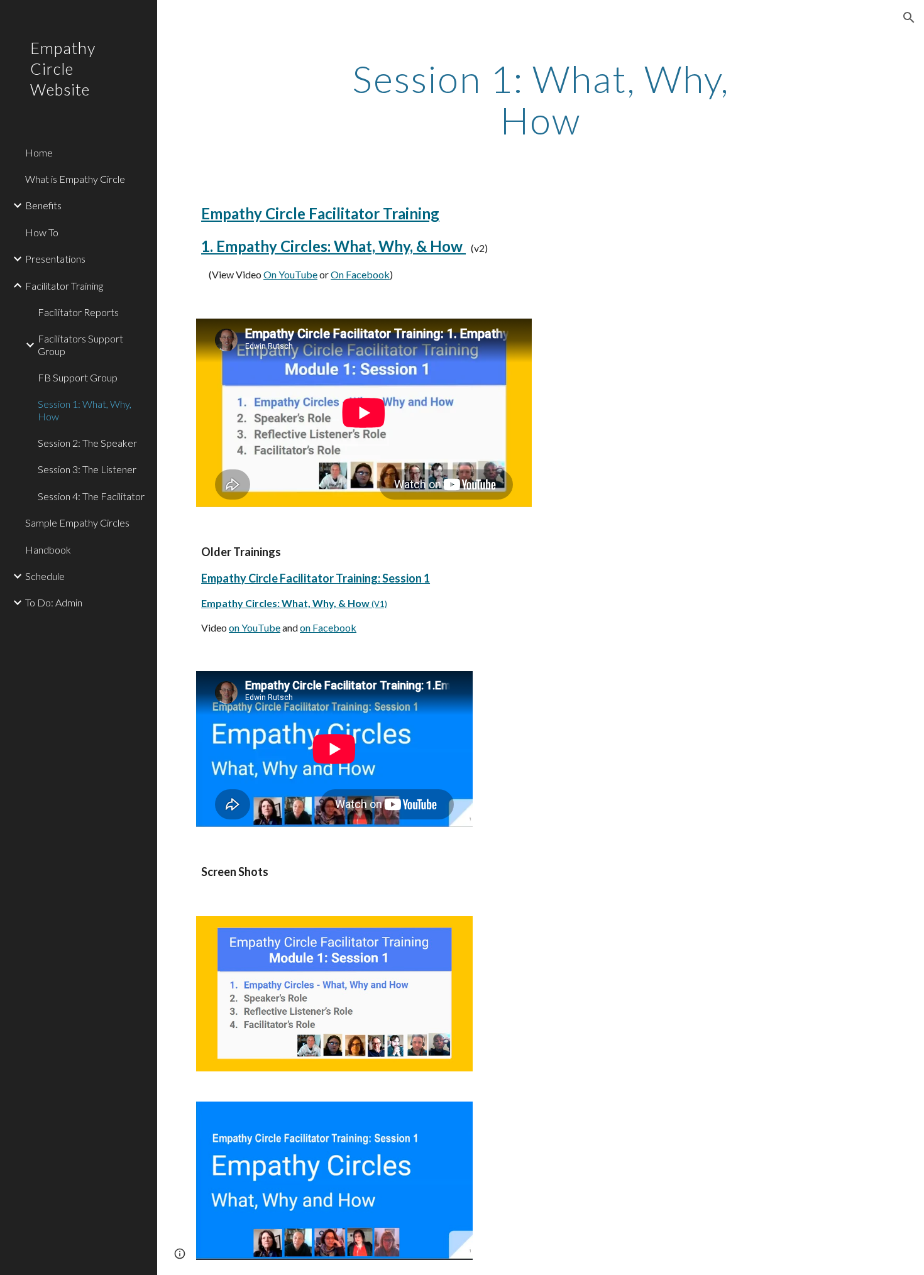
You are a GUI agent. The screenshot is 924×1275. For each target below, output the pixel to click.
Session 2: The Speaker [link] (87, 443)
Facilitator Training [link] (64, 286)
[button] (909, 18)
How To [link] (41, 232)
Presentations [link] (55, 259)
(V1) (379, 604)
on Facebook (328, 627)
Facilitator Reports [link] (78, 312)
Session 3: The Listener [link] (87, 469)
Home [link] (39, 152)
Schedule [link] (45, 576)
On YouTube (290, 274)
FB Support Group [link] (78, 377)
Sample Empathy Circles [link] (77, 522)
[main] (540, 99)
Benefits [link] (43, 205)
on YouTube (254, 627)
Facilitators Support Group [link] (80, 344)
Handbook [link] (48, 549)
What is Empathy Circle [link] (75, 179)
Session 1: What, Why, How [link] (84, 410)
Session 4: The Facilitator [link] (91, 496)
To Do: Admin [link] (53, 602)
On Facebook (360, 274)
